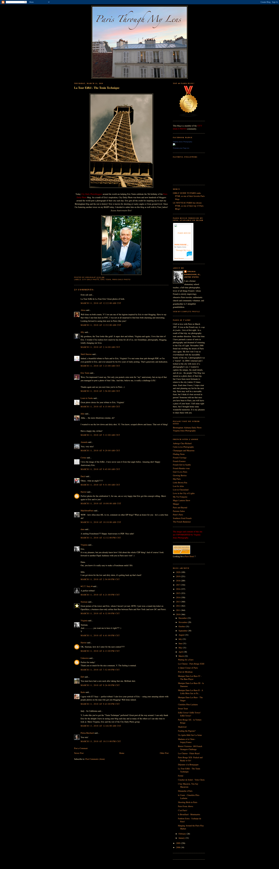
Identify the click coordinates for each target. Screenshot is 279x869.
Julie (82, 413)
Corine (83, 457)
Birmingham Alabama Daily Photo (187, 427)
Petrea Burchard (87, 732)
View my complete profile (186, 311)
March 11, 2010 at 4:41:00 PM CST (100, 635)
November (183, 622)
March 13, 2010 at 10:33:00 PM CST (101, 741)
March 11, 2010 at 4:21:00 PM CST (100, 594)
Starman (84, 601)
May (181, 647)
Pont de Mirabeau (185, 671)
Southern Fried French (182, 518)
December (183, 618)
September (183, 630)
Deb (82, 676)
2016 (178, 589)
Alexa (83, 310)
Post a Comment (81, 748)
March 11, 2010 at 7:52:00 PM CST (100, 669)
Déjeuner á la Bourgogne (188, 764)
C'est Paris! (182, 810)
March (181, 656)
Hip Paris (177, 479)
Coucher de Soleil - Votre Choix (191, 779)
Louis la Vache (87, 398)
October (182, 626)
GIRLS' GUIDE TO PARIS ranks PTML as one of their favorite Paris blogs (189, 196)
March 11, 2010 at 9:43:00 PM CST (100, 703)
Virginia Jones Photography (182, 142)
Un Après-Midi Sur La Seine (190, 735)
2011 (178, 610)
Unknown (85, 658)
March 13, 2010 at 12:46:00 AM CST (101, 725)
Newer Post (79, 753)
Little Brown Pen (180, 482)
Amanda (84, 442)
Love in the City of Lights (184, 493)
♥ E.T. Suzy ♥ (86, 586)
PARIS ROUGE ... (181, 245)
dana (82, 529)
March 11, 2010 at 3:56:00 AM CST (100, 391)
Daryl (83, 476)
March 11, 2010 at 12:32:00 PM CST (101, 537)
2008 (178, 847)
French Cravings (179, 457)
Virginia (84, 544)
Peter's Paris (178, 514)
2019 (178, 576)
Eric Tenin (106, 279)
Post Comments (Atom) (95, 759)
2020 (178, 572)
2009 (178, 843)
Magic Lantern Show (181, 500)
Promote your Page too (181, 148)
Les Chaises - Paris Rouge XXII (191, 663)
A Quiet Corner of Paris (188, 667)
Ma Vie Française (180, 496)
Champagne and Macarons (183, 450)
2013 (178, 601)
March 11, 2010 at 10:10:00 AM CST (101, 522)
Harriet (83, 491)
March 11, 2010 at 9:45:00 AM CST (100, 469)
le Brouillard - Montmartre (189, 814)
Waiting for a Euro (185, 659)
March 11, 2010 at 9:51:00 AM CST (100, 484)
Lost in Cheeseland (180, 489)
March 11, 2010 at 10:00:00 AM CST (101, 503)
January (182, 838)
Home (121, 753)
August (182, 634)
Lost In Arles (178, 486)
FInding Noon (179, 454)
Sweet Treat (183, 708)
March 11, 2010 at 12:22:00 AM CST (101, 303)
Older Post (164, 753)
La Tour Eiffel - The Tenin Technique (96, 88)
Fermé (180, 775)
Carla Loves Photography (183, 446)
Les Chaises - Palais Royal (189, 753)
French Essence (179, 461)
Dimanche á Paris (185, 791)
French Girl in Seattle (182, 464)
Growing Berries (180, 475)
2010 (178, 614)
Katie (83, 692)
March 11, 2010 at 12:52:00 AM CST (101, 325)
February (183, 833)
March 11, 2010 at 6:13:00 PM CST (100, 651)
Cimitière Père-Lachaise (188, 704)
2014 (178, 597)
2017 (178, 584)
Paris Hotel (189, 556)
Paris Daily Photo (121, 279)
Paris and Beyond (180, 507)
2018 (178, 580)
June (181, 643)
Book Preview (179, 258)
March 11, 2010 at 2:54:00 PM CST (100, 579)
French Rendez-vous (181, 468)
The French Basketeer (182, 521)
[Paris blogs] (188, 116)
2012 (178, 605)
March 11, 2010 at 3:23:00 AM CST (100, 365)
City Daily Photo (90, 279)
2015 (178, 593)
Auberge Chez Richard (182, 443)
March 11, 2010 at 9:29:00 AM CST (100, 450)
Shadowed (182, 726)
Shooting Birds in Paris (187, 802)
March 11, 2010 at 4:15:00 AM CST (100, 406)
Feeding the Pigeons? (186, 730)
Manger (176, 503)
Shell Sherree (86, 354)
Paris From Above (185, 806)
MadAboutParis (87, 510)
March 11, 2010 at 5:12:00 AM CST (100, 435)
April (181, 651)
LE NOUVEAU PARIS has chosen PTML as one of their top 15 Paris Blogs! (188, 205)
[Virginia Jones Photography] (174, 144)
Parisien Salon (179, 511)
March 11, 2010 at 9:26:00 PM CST (100, 685)
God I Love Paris (180, 471)
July (181, 639)
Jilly (82, 332)
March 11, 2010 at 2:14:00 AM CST (100, 347)
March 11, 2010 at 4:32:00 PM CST (100, 613)
